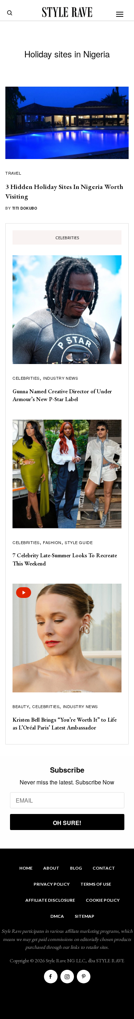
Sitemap (84, 916)
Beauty (21, 706)
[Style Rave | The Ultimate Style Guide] (67, 12)
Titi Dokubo (25, 208)
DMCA (57, 916)
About (51, 868)
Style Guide (79, 542)
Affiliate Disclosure (50, 900)
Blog (76, 868)
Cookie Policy (103, 900)
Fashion (52, 542)
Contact (104, 868)
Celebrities (26, 378)
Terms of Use (95, 884)
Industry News (60, 378)
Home (26, 868)
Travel (13, 173)
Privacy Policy (52, 884)
